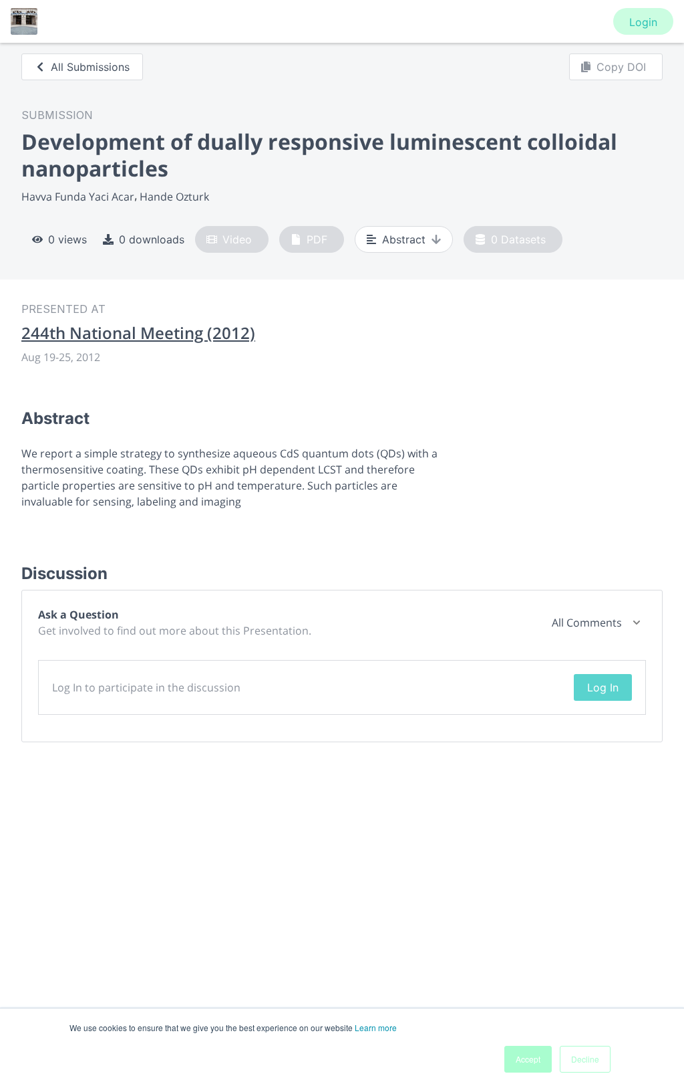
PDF (317, 239)
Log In (603, 687)
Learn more (376, 1027)
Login (643, 22)
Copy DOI (621, 67)
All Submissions (90, 67)
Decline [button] (585, 1059)
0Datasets (518, 239)
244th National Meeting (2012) (138, 333)
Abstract (403, 239)
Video (237, 239)
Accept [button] (528, 1059)
